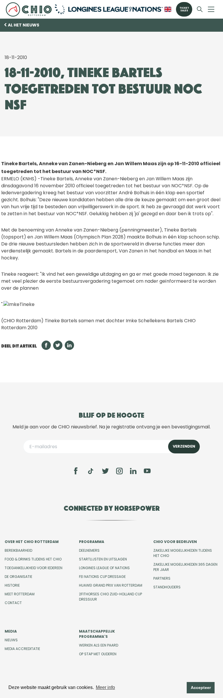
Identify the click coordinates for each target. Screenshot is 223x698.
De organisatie (18, 576)
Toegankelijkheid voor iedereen (33, 567)
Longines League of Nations (104, 567)
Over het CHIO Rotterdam (32, 541)
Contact (13, 602)
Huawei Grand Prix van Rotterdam (110, 585)
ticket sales (184, 9)
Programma (91, 541)
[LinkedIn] (133, 470)
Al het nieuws (23, 25)
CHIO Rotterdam (29, 9)
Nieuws (11, 640)
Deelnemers (89, 550)
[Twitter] (105, 470)
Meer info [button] (105, 687)
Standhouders (167, 587)
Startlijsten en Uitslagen (103, 559)
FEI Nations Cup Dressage (102, 576)
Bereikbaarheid (18, 550)
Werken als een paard (98, 645)
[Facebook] (75, 470)
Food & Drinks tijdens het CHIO (33, 559)
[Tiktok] (90, 471)
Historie (12, 585)
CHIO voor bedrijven (175, 541)
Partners (161, 578)
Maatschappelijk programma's (97, 634)
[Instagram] (119, 470)
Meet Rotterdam (20, 594)
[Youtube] (147, 470)
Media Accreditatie (22, 648)
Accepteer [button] (201, 687)
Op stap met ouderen (97, 653)
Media (11, 631)
